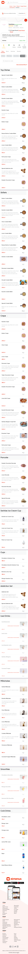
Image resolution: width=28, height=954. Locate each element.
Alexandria (16, 905)
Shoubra (16, 923)
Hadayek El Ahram (6, 924)
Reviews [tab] (19, 51)
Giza (15, 925)
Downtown (5, 922)
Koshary (4, 936)
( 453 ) (16, 25)
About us (4, 950)
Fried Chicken (5, 937)
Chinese (4, 942)
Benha (4, 914)
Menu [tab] (3, 51)
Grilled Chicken (17, 940)
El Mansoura (5, 908)
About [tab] (7, 51)
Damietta (5, 910)
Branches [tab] (13, 51)
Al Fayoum (5, 913)
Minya (15, 913)
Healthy (15, 937)
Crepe (15, 941)
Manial (4, 928)
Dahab (15, 911)
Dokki (4, 920)
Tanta (15, 908)
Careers (20, 950)
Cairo (4, 905)
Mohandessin (17, 919)
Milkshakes (9, 56)
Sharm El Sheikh (6, 909)
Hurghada (16, 906)
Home (11, 6)
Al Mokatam (16, 924)
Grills (15, 934)
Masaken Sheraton (7, 925)
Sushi (15, 936)
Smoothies (16, 56)
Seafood (16, 938)
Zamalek (16, 920)
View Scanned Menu (21, 64)
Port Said (16, 909)
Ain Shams (5, 923)
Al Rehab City (17, 922)
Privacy (17, 950)
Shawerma (5, 941)
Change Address (21, 13)
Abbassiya (5, 927)
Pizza (15, 933)
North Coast (5, 906)
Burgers (4, 933)
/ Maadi (18, 6)
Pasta (4, 940)
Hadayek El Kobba (18, 927)
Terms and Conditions (11, 950)
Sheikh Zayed (6, 919)
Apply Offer (22, 40)
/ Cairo (14, 6)
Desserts (5, 934)
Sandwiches (5, 938)
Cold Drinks (23, 56)
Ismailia (15, 910)
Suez (4, 911)
